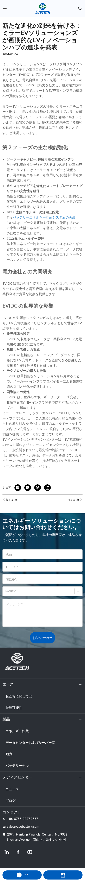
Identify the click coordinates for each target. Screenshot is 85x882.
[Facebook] (18, 852)
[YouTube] (30, 852)
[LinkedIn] (6, 852)
